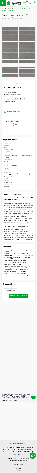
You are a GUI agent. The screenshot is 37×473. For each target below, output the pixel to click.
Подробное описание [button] (12, 194)
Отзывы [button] (8, 284)
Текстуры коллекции (13, 111)
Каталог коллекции (13, 107)
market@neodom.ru (21, 460)
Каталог (18, 470)
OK (33, 397)
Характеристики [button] (10, 140)
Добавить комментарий (18, 295)
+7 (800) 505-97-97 (23, 458)
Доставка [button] (7, 246)
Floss (5, 147)
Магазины (19, 468)
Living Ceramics (8, 151)
